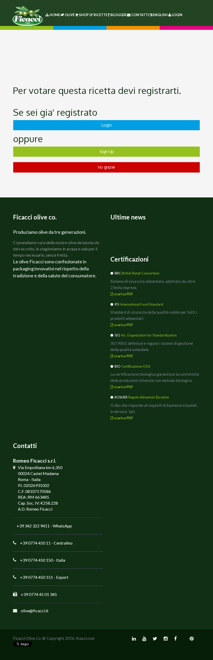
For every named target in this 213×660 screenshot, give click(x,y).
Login (177, 15)
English (160, 15)
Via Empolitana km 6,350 (40, 467)
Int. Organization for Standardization (149, 335)
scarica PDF (123, 294)
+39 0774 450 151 (36, 577)
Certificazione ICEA (135, 366)
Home (54, 15)
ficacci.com (85, 638)
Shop (84, 15)
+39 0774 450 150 (36, 560)
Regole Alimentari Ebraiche (148, 397)
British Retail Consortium (140, 273)
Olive (70, 15)
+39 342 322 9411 (33, 525)
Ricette (101, 15)
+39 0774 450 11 (35, 542)
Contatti (140, 15)
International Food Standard (141, 304)
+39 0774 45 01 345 (39, 594)
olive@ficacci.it (34, 610)
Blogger (118, 15)
